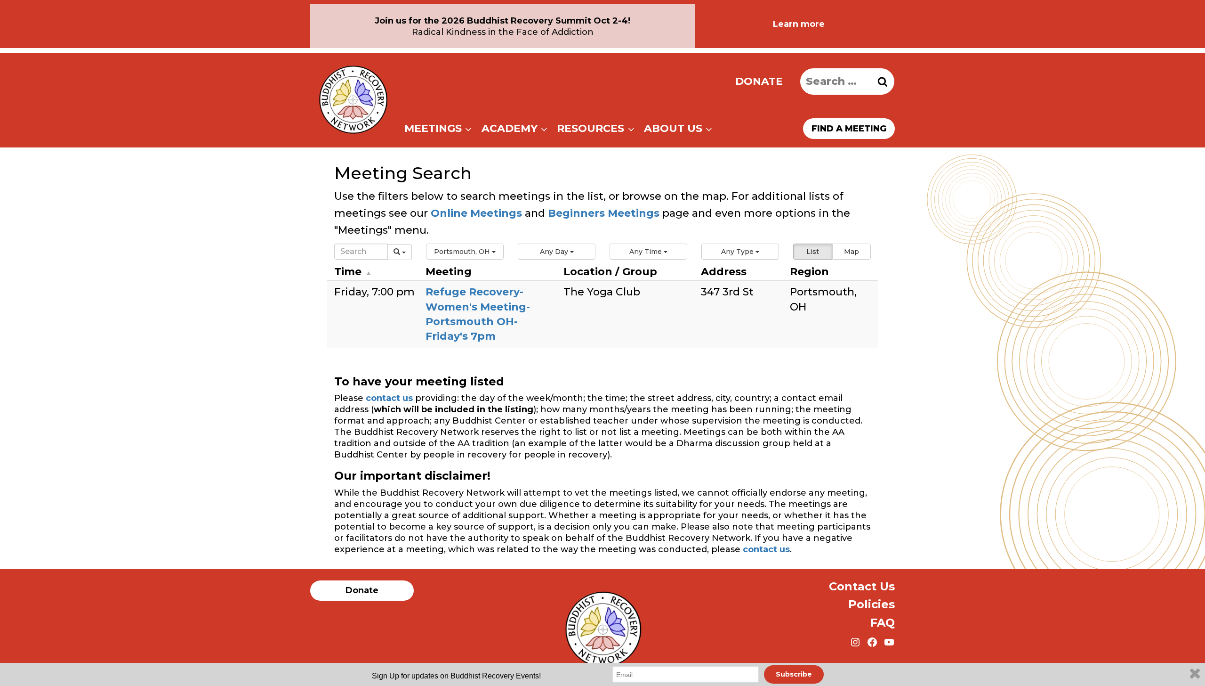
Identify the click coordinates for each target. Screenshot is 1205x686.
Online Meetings (476, 213)
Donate (759, 81)
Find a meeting (848, 128)
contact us (389, 398)
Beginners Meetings (602, 213)
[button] (465, 252)
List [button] (812, 251)
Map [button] (851, 251)
